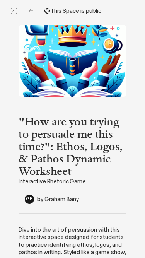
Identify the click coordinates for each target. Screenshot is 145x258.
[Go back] (31, 11)
